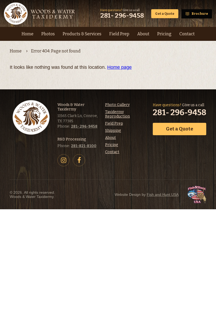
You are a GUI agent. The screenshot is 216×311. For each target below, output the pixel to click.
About (110, 137)
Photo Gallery (117, 105)
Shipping (113, 130)
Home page (119, 67)
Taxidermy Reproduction (117, 114)
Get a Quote (164, 14)
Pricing (111, 145)
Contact (112, 152)
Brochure (200, 14)
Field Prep (114, 123)
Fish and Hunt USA (163, 194)
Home (16, 51)
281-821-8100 (83, 146)
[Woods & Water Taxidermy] (40, 14)
